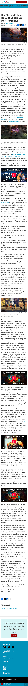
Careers (4, 668)
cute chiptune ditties (14, 121)
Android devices (6, 673)
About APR (5, 666)
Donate (14, 635)
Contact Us (5, 667)
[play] (2, 684)
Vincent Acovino (9, 23)
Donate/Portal (22, 2)
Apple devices (6, 672)
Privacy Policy (6, 661)
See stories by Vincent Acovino (9, 608)
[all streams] (26, 684)
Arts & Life (5, 595)
